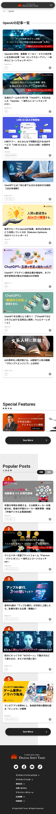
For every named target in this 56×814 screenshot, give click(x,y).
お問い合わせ (21, 788)
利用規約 (19, 801)
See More (28, 440)
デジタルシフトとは (23, 779)
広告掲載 (19, 797)
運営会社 (19, 784)
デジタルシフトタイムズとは (26, 775)
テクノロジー (10, 199)
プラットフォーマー (12, 569)
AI (6, 67)
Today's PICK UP (11, 155)
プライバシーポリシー (24, 792)
